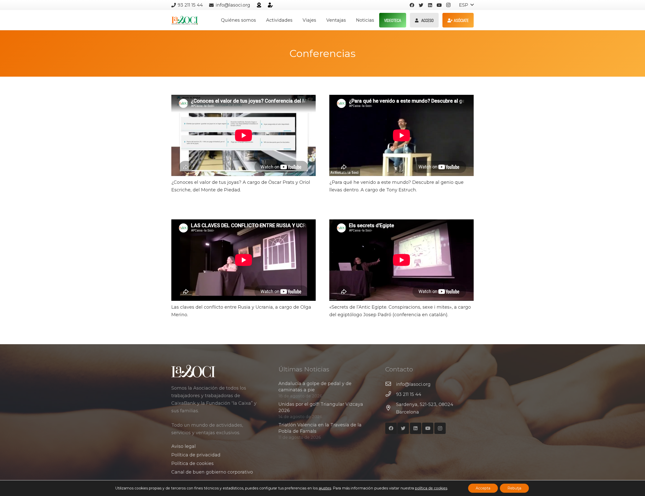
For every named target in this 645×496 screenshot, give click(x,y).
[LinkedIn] (430, 5)
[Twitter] (421, 5)
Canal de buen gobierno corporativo (212, 472)
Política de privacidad (195, 455)
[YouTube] (439, 5)
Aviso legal (183, 446)
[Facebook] (411, 5)
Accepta (483, 488)
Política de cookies (192, 463)
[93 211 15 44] (390, 394)
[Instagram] (448, 5)
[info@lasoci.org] (390, 384)
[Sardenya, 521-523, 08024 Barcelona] (390, 408)
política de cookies (431, 488)
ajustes (325, 488)
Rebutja (514, 488)
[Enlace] (259, 5)
